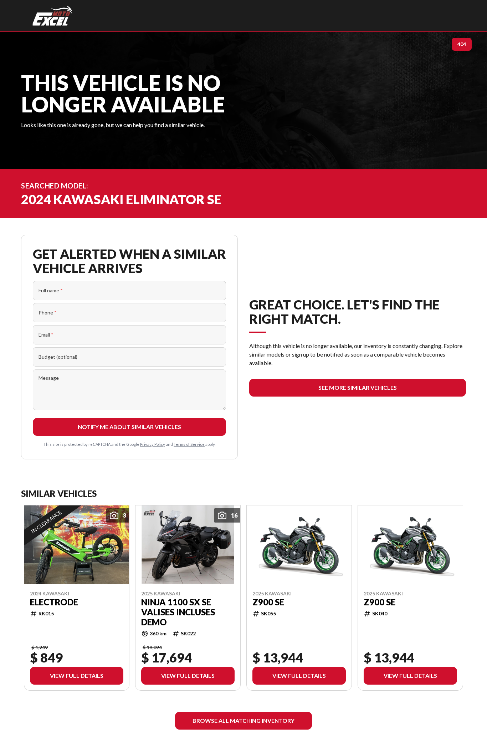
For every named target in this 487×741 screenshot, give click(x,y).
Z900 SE (268, 602)
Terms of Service (189, 444)
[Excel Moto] (52, 16)
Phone (48, 312)
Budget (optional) (58, 357)
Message (49, 378)
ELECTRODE (54, 602)
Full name (51, 290)
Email (46, 335)
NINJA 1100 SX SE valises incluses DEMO (178, 612)
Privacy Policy (152, 444)
